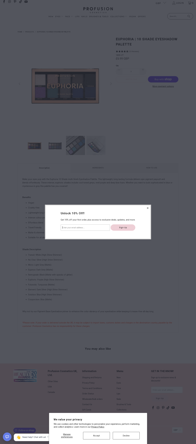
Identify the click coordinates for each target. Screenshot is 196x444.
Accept (96, 435)
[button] (7, 436)
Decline (126, 435)
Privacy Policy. (97, 427)
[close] (147, 208)
